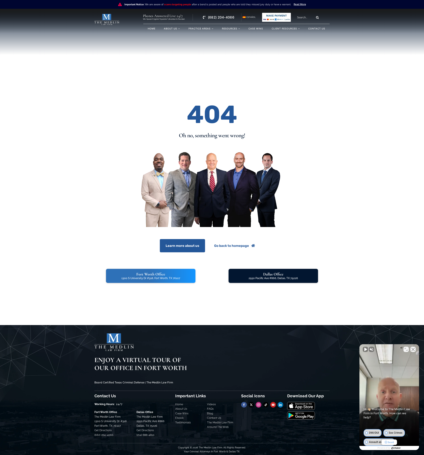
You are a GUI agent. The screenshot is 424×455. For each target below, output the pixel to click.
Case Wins (181, 413)
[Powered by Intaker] (396, 448)
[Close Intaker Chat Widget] (413, 349)
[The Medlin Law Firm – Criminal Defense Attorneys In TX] (106, 15)
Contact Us (214, 417)
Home (179, 404)
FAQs (210, 408)
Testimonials (183, 422)
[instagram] (258, 405)
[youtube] (273, 405)
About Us (181, 408)
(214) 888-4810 (145, 434)
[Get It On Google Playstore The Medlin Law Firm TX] (301, 413)
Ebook (179, 417)
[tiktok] (266, 405)
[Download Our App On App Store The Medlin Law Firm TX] (301, 403)
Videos (211, 404)
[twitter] (251, 405)
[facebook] (244, 405)
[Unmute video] (365, 349)
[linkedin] (280, 405)
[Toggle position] (406, 349)
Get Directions (103, 430)
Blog (210, 413)
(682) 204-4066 (104, 434)
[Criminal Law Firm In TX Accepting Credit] (276, 14)
